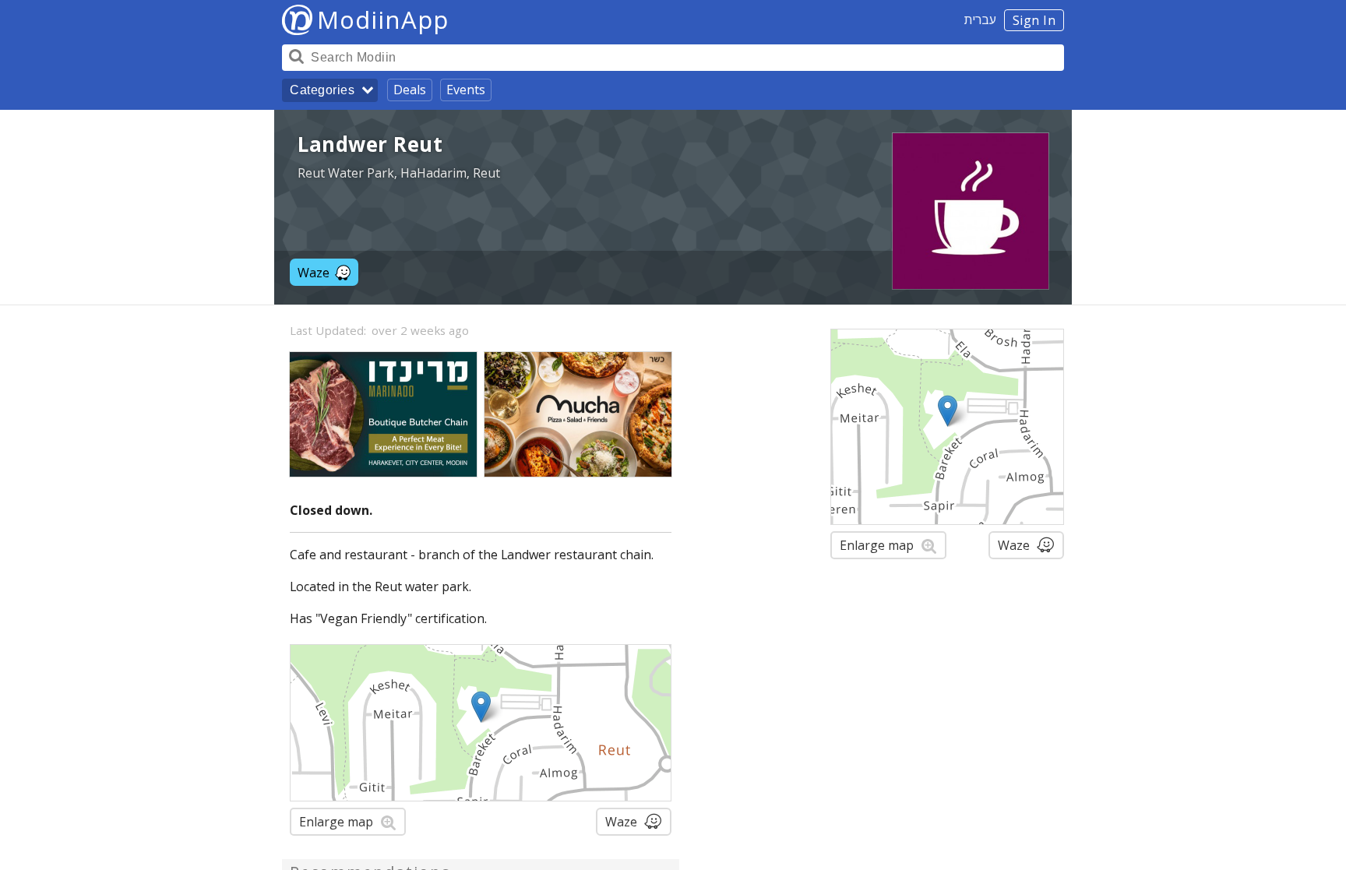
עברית (980, 19)
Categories (322, 90)
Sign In (1034, 20)
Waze (313, 272)
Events (465, 89)
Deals (409, 89)
